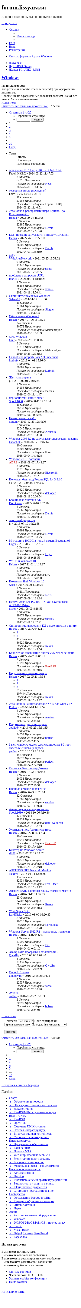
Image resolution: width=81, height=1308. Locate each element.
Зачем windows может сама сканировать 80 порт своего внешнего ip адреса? (40, 746)
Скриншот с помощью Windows (29, 295)
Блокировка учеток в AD (25, 499)
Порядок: (38, 1024)
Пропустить (9, 23)
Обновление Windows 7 (24, 316)
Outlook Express (19, 972)
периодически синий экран (26, 397)
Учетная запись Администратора (30, 829)
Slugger (49, 309)
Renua (13, 217)
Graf (12, 340)
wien (12, 584)
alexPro (13, 873)
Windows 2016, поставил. (25, 459)
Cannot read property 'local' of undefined (33, 357)
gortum (13, 421)
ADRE (13, 462)
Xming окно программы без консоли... (33, 952)
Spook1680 (16, 401)
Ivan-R (13, 278)
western (49, 717)
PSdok (13, 707)
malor (12, 608)
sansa (48, 268)
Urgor (12, 544)
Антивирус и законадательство (29, 809)
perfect (49, 737)
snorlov (49, 618)
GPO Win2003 (18, 336)
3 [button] (10, 130)
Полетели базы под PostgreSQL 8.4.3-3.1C (36, 479)
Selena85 (14, 299)
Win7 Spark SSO (19, 911)
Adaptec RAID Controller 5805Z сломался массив (40, 890)
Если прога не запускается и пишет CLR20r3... (39, 234)
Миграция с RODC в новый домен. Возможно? (39, 540)
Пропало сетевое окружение (27, 788)
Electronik (51, 472)
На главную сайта (13, 1291)
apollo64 (14, 727)
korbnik (13, 360)
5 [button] (10, 136)
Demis (49, 227)
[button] (20, 112)
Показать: (11, 1020)
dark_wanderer (54, 822)
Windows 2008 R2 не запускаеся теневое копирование (43, 438)
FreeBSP (50, 666)
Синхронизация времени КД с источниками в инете (42, 625)
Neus (48, 183)
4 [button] (10, 133)
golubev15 (15, 975)
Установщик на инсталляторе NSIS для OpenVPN (41, 703)
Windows (10, 77)
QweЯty (14, 955)
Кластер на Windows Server (26, 850)
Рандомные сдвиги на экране (28, 724)
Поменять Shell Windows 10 (26, 581)
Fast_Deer (51, 884)
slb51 (12, 853)
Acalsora (50, 431)
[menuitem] (26, 36)
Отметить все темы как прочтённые (25, 106)
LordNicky (15, 914)
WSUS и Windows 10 (22, 561)
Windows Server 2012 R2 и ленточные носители (39, 931)
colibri (13, 996)
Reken (13, 319)
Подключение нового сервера (28, 673)
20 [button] (10, 143)
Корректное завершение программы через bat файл (41, 652)
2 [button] (10, 126)
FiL (47, 945)
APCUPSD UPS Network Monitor (30, 870)
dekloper (50, 493)
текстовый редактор (22, 520)
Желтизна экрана (20, 377)
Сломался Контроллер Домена (28, 768)
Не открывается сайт (22, 418)
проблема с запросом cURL (26, 275)
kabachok (15, 442)
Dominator (15, 503)
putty (12, 255)
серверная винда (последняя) (27, 190)
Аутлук (13, 992)
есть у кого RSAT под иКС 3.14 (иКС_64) (35, 170)
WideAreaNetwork (20, 258)
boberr (49, 1006)
